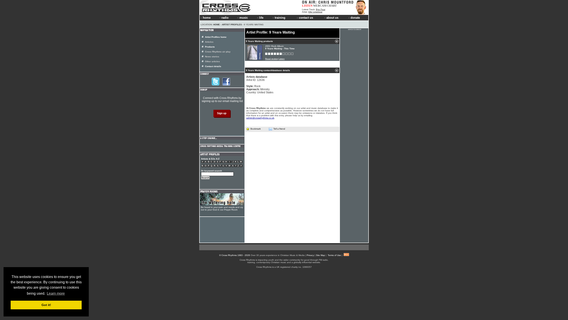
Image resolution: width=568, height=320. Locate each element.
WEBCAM (319, 5)
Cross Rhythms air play (218, 51)
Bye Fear (320, 9)
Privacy (310, 255)
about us (332, 17)
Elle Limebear (315, 12)
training (280, 17)
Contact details (213, 66)
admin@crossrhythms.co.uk (260, 118)
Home (216, 24)
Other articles (212, 61)
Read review (271, 59)
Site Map (320, 255)
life (261, 17)
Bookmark (255, 129)
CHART (332, 5)
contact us (306, 17)
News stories (212, 56)
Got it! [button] (46, 305)
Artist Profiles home (216, 37)
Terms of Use (334, 255)
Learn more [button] (56, 293)
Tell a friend (279, 129)
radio (225, 17)
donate (355, 17)
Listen (281, 59)
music (243, 17)
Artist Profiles (232, 24)
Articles (209, 42)
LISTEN (307, 5)
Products (210, 47)
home (207, 17)
